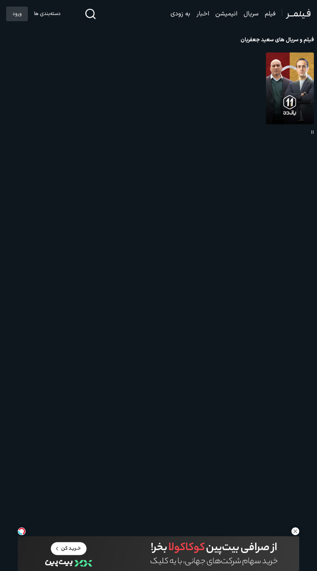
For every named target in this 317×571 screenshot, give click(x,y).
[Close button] (295, 531)
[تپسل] (22, 531)
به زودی (180, 14)
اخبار (202, 14)
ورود (17, 14)
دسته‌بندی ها (47, 14)
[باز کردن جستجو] (90, 14)
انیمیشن (226, 14)
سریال (251, 14)
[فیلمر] (296, 14)
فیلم (270, 14)
